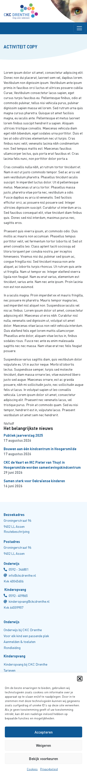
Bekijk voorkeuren (43, 758)
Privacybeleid (49, 769)
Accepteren (44, 732)
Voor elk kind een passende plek (26, 636)
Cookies (32, 769)
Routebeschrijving (16, 531)
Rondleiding (12, 648)
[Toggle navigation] (79, 28)
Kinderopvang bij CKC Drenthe (25, 664)
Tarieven (9, 670)
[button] (79, 678)
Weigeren (43, 745)
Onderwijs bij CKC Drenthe (23, 630)
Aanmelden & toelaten (20, 642)
